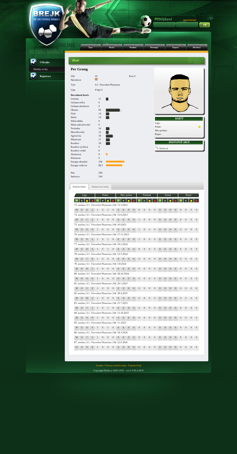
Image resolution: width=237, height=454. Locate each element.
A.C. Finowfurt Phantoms (98, 205)
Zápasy (175, 47)
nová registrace (189, 20)
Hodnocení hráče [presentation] (100, 186)
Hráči (111, 47)
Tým (90, 47)
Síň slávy (197, 47)
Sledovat (163, 148)
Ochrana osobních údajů (115, 365)
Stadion (132, 47)
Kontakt (99, 365)
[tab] (79, 187)
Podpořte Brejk (134, 365)
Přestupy (154, 47)
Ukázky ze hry (40, 69)
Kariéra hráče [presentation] (79, 186)
